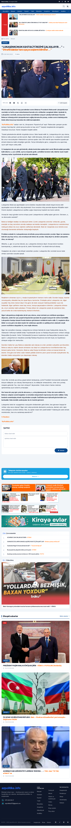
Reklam (62, 803)
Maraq (50, 805)
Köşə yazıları (52, 808)
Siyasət (26, 11)
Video (50, 802)
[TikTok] (59, 822)
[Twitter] (62, 1)
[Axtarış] (63, 6)
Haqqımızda (63, 790)
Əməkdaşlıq (63, 799)
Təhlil (32, 11)
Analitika (63, 11)
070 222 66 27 (9, 800)
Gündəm (19, 11)
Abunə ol (34, 476)
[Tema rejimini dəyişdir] (68, 6)
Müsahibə (39, 11)
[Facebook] (59, 1)
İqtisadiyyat (55, 11)
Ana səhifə (6, 11)
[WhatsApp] (21, 103)
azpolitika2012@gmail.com (13, 803)
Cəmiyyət (51, 790)
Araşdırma (47, 11)
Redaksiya (63, 793)
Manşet (13, 11)
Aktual (50, 793)
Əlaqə (61, 796)
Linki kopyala (63, 103)
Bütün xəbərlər (64, 616)
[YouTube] (68, 1)
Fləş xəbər (51, 811)
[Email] (25, 103)
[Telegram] (65, 1)
